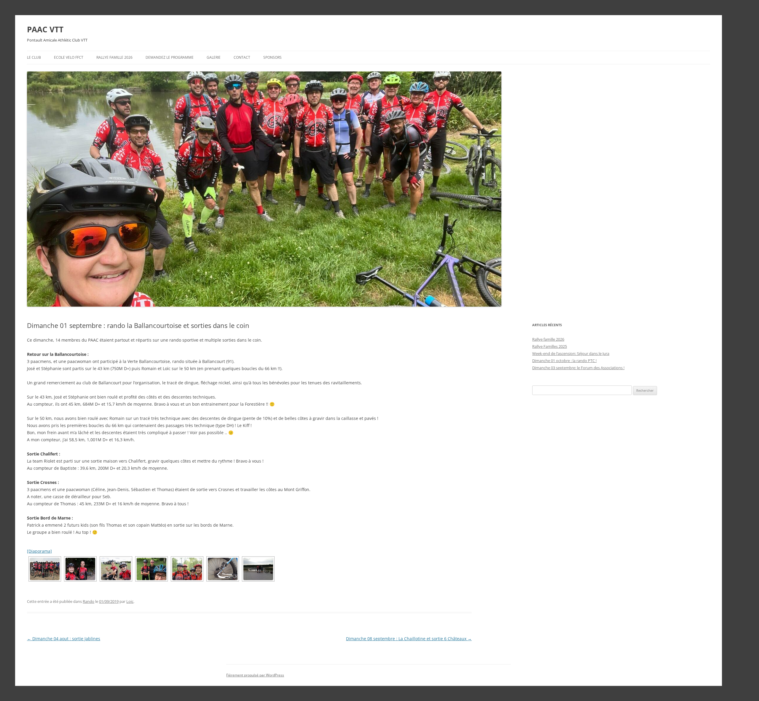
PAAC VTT (45, 29)
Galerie (214, 57)
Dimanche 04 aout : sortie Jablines (63, 638)
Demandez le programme (170, 57)
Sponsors (272, 57)
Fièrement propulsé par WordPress (255, 675)
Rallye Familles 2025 (549, 346)
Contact (242, 57)
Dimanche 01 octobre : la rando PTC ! (564, 360)
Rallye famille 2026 (114, 57)
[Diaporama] (39, 551)
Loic (129, 601)
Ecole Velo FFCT (68, 57)
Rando (88, 601)
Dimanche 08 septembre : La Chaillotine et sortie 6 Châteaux (409, 638)
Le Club (34, 57)
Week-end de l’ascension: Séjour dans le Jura (570, 353)
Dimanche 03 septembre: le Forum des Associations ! (578, 367)
